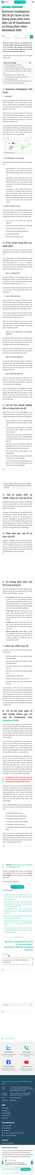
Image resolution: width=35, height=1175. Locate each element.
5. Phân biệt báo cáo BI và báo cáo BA (14, 75)
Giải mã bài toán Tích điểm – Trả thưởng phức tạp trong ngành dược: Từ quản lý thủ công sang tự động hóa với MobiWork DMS (18, 904)
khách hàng (23, 283)
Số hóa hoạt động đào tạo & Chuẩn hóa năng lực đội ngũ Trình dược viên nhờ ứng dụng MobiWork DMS (18, 923)
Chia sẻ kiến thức (6, 6)
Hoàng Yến (8, 38)
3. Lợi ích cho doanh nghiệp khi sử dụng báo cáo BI (17, 69)
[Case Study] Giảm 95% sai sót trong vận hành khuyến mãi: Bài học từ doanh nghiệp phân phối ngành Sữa (18, 911)
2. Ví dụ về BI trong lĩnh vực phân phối (14, 67)
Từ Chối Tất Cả (17, 1171)
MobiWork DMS (11, 720)
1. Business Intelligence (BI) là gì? (13, 65)
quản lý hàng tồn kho (20, 262)
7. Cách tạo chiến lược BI (10, 79)
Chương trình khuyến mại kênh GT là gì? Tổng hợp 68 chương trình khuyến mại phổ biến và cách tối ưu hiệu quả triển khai (18, 930)
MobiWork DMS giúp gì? (17, 6)
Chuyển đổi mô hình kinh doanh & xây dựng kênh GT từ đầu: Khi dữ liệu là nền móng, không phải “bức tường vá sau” (18, 897)
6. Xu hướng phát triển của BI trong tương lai (15, 77)
